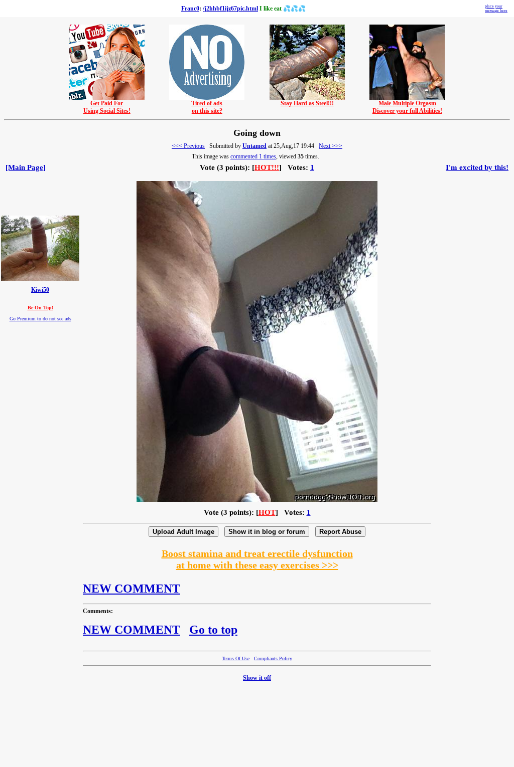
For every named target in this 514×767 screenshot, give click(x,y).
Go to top (213, 629)
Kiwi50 (40, 290)
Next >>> (330, 145)
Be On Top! (40, 307)
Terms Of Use (235, 658)
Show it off (257, 677)
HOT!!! (266, 167)
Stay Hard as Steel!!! (307, 103)
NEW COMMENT (131, 588)
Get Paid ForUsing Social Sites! (107, 107)
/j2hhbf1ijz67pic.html (230, 8)
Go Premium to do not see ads (40, 318)
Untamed (254, 145)
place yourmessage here (496, 8)
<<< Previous (188, 145)
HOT (267, 512)
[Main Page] (26, 167)
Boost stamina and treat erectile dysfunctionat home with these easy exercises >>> (257, 559)
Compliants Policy (273, 658)
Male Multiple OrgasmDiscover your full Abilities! (407, 107)
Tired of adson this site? (206, 107)
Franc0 (190, 8)
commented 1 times (253, 156)
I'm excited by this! (477, 167)
